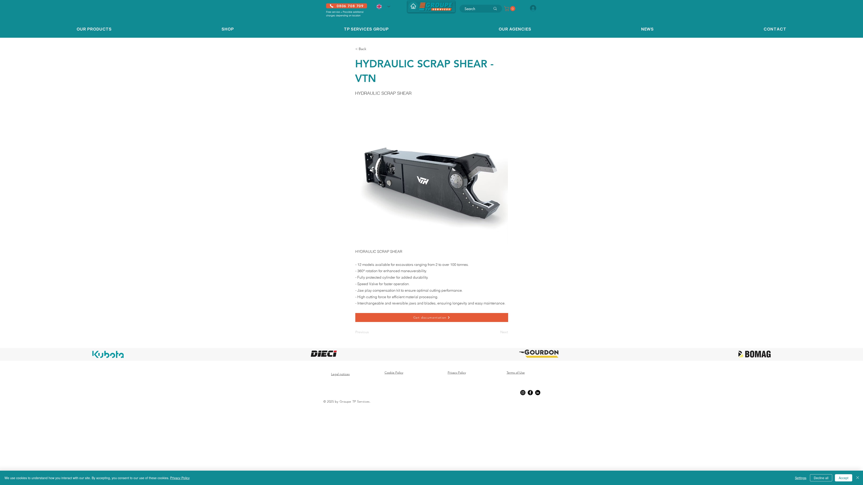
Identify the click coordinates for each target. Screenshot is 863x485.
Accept (843, 478)
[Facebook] (530, 392)
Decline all (821, 478)
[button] (510, 8)
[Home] (413, 6)
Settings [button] (800, 478)
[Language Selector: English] (383, 6)
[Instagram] (522, 392)
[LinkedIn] (537, 392)
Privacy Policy (180, 478)
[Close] (857, 477)
